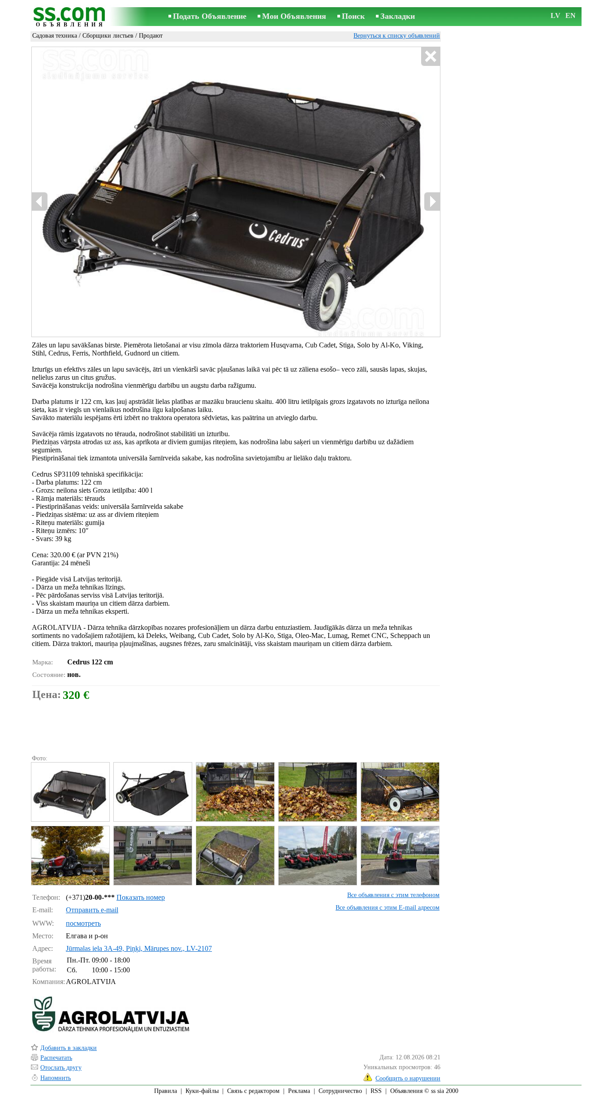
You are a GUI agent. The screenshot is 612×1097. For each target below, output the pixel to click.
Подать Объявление (209, 16)
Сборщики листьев (108, 35)
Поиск (353, 16)
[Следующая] (432, 201)
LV (555, 15)
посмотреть (83, 923)
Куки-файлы (202, 1091)
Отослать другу (61, 1067)
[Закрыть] (430, 56)
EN (570, 15)
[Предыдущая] (40, 201)
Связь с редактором (253, 1091)
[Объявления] (70, 17)
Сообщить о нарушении (407, 1078)
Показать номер (140, 897)
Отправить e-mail (92, 910)
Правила (165, 1091)
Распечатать (56, 1057)
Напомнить (55, 1078)
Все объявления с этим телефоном (393, 895)
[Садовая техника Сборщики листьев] (70, 792)
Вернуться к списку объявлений (396, 35)
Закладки (397, 16)
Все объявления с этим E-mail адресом (388, 907)
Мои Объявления (294, 16)
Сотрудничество (340, 1091)
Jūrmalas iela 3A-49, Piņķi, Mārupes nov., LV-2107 (139, 948)
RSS (376, 1091)
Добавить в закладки (68, 1048)
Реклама (299, 1091)
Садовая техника (54, 35)
